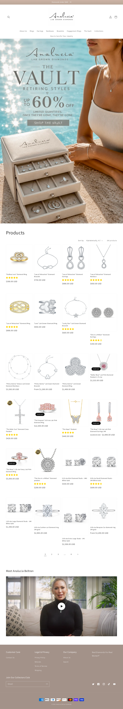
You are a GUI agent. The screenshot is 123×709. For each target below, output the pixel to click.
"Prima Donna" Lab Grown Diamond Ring (71, 385)
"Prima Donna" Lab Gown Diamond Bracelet (46, 385)
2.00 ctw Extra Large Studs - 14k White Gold (73, 540)
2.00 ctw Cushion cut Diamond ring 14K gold (46, 528)
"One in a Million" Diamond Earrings (100, 336)
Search (66, 662)
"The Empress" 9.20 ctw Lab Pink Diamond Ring (45, 421)
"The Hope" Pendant (69, 429)
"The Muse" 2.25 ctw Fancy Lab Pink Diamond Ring (18, 470)
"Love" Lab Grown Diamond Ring (45, 323)
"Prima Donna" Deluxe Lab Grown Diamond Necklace (18, 385)
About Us (67, 657)
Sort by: (81, 240)
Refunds (38, 662)
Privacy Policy (40, 657)
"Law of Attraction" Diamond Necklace (100, 275)
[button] (8, 17)
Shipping (38, 670)
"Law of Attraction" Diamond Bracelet (44, 275)
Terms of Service (41, 666)
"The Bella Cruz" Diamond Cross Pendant (17, 430)
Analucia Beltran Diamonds (64, 704)
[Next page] (77, 554)
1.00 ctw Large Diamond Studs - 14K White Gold (18, 522)
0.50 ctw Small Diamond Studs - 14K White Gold (101, 479)
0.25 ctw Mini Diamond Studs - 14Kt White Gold (74, 479)
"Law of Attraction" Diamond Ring (18, 323)
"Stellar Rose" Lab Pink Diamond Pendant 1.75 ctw (101, 376)
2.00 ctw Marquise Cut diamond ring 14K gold (103, 528)
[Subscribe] (46, 684)
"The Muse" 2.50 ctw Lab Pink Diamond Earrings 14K (100, 430)
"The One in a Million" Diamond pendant (45, 479)
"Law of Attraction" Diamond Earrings (72, 275)
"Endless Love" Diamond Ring (16, 274)
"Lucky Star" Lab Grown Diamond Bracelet (74, 324)
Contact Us (10, 657)
